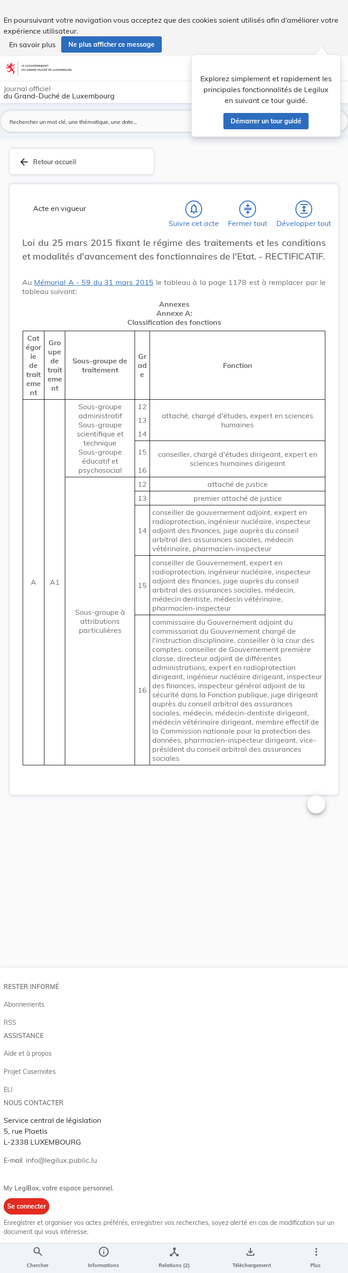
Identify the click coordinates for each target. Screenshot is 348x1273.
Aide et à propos (28, 1053)
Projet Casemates (30, 1071)
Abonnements (24, 1004)
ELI (8, 1090)
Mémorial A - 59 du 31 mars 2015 (93, 282)
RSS (10, 1022)
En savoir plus (32, 44)
